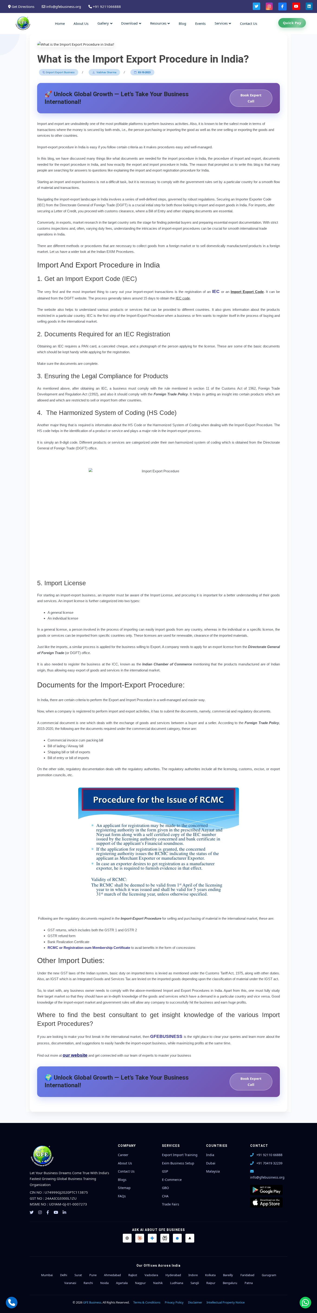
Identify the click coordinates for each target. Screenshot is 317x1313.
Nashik (158, 1283)
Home (60, 23)
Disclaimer (195, 1302)
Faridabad (247, 1275)
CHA (165, 1196)
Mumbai (47, 1275)
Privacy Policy (174, 1302)
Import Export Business (59, 72)
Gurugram (269, 1275)
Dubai (210, 1163)
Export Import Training (179, 1155)
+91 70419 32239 (269, 1163)
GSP (165, 1171)
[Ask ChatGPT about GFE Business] (127, 1238)
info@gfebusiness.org (63, 6)
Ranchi (88, 1283)
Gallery (103, 23)
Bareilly (228, 1275)
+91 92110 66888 (269, 1155)
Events (200, 23)
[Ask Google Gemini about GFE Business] (152, 1238)
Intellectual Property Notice (226, 1302)
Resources (158, 23)
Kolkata (210, 1275)
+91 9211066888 (106, 6)
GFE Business (92, 1302)
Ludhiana (176, 1283)
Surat (78, 1275)
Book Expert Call (251, 98)
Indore (193, 1275)
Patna (249, 1283)
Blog (182, 23)
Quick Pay (292, 22)
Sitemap (124, 1188)
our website (75, 1055)
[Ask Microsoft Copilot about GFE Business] (177, 1238)
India (210, 1155)
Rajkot (132, 1275)
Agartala (122, 1283)
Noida (104, 1283)
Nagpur (140, 1283)
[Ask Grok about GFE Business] (189, 1238)
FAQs (122, 1196)
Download (129, 23)
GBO (165, 1188)
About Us (81, 23)
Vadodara (151, 1275)
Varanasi (70, 1283)
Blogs (122, 1179)
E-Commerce (172, 1179)
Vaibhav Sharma (106, 72)
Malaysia (213, 1171)
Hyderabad (173, 1275)
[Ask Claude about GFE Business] (139, 1238)
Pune (93, 1275)
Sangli (195, 1283)
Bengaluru (230, 1283)
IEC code (183, 298)
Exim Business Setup (178, 1163)
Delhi (63, 1275)
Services (221, 23)
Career (123, 1155)
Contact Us (248, 23)
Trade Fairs (170, 1204)
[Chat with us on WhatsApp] (305, 1302)
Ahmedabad (112, 1275)
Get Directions (22, 6)
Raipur (210, 1283)
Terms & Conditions (146, 1302)
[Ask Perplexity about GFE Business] (164, 1238)
